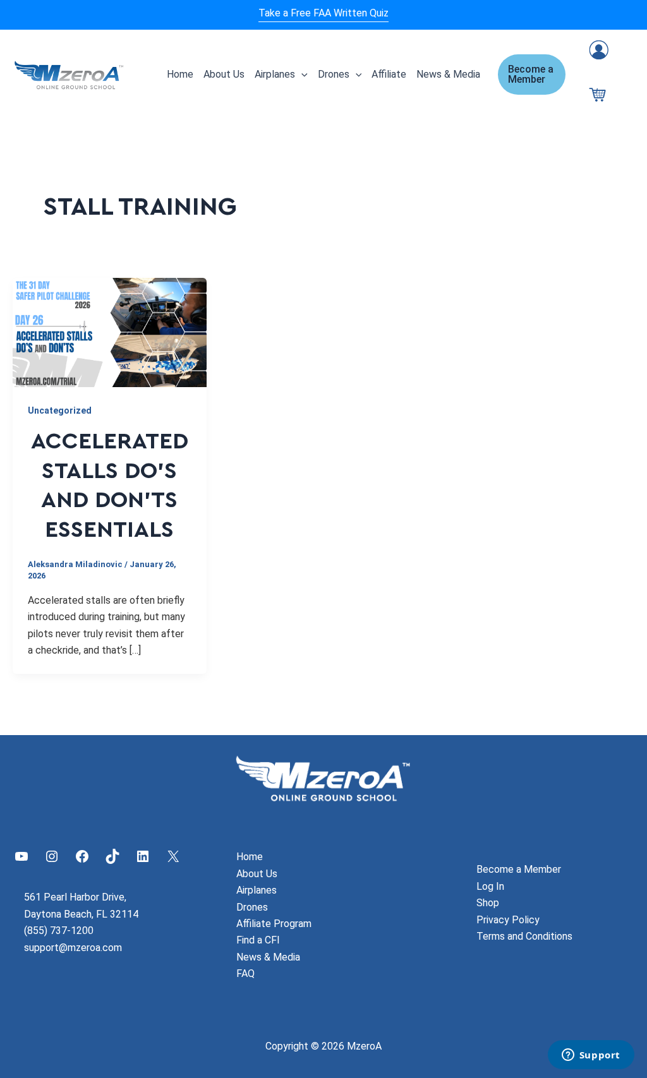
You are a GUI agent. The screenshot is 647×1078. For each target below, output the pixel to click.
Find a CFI (258, 940)
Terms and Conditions (524, 936)
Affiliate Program (273, 924)
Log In (490, 886)
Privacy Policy (508, 920)
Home (180, 74)
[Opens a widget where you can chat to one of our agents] (590, 1056)
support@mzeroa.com (73, 948)
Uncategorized (60, 410)
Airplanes (275, 74)
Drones (333, 74)
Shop (487, 903)
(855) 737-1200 (59, 931)
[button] (301, 74)
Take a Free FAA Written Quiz (323, 13)
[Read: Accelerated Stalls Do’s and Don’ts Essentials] (110, 332)
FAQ (245, 973)
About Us (224, 74)
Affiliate (389, 74)
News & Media (448, 74)
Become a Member (518, 869)
